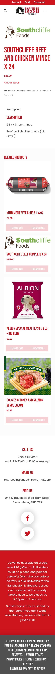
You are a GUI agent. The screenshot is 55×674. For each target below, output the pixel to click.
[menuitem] (16, 2)
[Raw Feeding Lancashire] (27, 11)
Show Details (38, 228)
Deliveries (27, 664)
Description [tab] (13, 109)
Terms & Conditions (35, 659)
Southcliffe (36, 90)
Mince (28, 90)
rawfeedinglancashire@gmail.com (27, 480)
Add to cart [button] (17, 228)
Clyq (40, 655)
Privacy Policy (14, 659)
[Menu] (44, 10)
